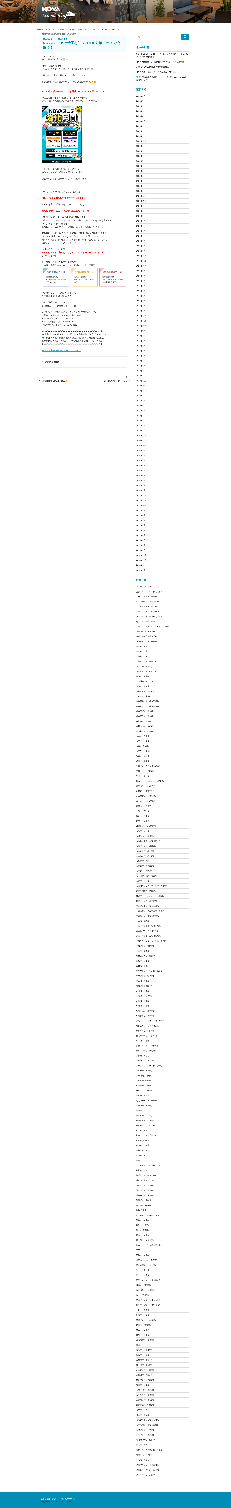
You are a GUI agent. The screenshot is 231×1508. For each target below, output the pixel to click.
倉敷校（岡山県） (143, 736)
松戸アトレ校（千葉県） (146, 1135)
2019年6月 (140, 525)
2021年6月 (140, 405)
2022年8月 (140, 336)
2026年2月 (140, 126)
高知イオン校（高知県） (146, 1475)
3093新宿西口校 (69, 34)
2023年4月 (140, 296)
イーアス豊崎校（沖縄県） (147, 596)
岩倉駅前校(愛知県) (144, 986)
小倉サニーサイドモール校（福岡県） (152, 941)
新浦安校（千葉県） (144, 1070)
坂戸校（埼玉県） (143, 816)
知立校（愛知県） (143, 1270)
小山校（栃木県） (143, 951)
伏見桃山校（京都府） (145, 726)
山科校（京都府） (143, 966)
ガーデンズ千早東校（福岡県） (149, 611)
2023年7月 (140, 281)
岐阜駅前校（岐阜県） (145, 976)
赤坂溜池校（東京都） (145, 1390)
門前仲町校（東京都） (145, 1435)
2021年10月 (141, 385)
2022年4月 (140, 356)
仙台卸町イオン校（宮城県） (148, 706)
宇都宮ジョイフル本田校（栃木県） (151, 911)
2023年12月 (141, 256)
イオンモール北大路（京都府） (149, 601)
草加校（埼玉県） (143, 1335)
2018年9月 (140, 570)
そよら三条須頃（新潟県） (147, 621)
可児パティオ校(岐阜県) (146, 786)
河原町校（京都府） (144, 1200)
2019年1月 (140, 550)
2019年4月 (140, 535)
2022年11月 (141, 321)
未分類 (139, 1110)
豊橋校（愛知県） (143, 1385)
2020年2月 (140, 485)
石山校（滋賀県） (143, 1275)
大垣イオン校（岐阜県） (146, 846)
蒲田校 (139, 1345)
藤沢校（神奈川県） (144, 1350)
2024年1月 (140, 251)
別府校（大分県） (143, 756)
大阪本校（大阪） (143, 861)
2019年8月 (140, 515)
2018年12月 (141, 555)
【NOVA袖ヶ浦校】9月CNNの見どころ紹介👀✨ (156, 72)
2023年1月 (140, 311)
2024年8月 (140, 216)
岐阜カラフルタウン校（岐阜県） (150, 971)
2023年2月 (140, 306)
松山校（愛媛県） (143, 1130)
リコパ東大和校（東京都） (147, 641)
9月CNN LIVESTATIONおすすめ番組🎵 (152, 67)
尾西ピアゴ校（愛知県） (146, 956)
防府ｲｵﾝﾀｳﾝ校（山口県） (146, 1440)
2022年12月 (141, 316)
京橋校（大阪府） (143, 686)
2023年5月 (140, 291)
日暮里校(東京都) (143, 1085)
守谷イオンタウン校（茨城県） (149, 926)
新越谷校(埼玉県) (143, 1080)
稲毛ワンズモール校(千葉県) (148, 1305)
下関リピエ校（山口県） (146, 671)
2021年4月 (140, 415)
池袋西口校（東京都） (145, 1195)
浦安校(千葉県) (142, 1230)
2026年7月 (140, 101)
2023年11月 (141, 261)
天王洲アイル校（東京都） (147, 876)
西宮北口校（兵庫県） (145, 1370)
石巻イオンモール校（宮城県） (149, 1280)
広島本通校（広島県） (145, 1011)
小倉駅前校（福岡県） (145, 946)
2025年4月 (140, 176)
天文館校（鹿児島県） (145, 866)
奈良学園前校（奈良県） (146, 891)
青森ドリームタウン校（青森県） (150, 1450)
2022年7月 (140, 341)
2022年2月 (140, 366)
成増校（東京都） (143, 1041)
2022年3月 (140, 361)
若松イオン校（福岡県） (146, 1320)
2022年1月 (140, 371)
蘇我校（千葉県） (143, 1355)
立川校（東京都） (143, 1310)
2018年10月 (141, 565)
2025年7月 (140, 161)
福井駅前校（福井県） (145, 1290)
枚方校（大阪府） (143, 1145)
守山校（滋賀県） (143, 921)
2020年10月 (141, 445)
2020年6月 (140, 465)
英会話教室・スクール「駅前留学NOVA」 (58, 1499)
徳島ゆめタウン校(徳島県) (147, 1036)
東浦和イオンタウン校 (145, 1125)
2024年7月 (140, 221)
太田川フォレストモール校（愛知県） (152, 886)
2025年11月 (141, 141)
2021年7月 (140, 400)
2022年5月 (140, 351)
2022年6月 (140, 346)
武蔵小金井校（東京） (145, 1180)
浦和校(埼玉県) (142, 1225)
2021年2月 (140, 425)
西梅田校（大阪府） (144, 1375)
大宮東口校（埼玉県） (145, 851)
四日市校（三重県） (144, 806)
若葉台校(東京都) (143, 1325)
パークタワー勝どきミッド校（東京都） (153, 626)
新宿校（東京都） (143, 1056)
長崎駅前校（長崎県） (145, 1430)
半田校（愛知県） (143, 776)
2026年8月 (140, 96)
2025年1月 (140, 191)
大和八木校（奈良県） (145, 836)
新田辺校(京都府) (143, 1076)
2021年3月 (140, 420)
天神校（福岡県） (143, 881)
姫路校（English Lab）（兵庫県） (150, 896)
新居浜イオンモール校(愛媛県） (149, 1066)
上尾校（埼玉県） (143, 656)
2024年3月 (140, 241)
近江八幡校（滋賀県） (145, 1395)
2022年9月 (140, 331)
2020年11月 (141, 440)
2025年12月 (141, 136)
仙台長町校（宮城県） (145, 711)
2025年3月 (140, 181)
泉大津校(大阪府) (143, 1205)
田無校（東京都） (143, 1255)
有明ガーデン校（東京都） (147, 1101)
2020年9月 (140, 450)
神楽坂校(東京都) (143, 1285)
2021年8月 (140, 395)
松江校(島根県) (142, 1140)
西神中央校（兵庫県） (145, 1380)
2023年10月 (141, 266)
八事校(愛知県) (142, 746)
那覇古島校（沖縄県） (145, 1405)
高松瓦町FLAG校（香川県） (148, 1470)
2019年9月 (140, 510)
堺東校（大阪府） (143, 821)
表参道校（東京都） (144, 1360)
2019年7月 (140, 520)
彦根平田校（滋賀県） (145, 1031)
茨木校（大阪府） (143, 1330)
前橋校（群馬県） (143, 761)
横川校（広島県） (143, 1170)
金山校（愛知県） (143, 1415)
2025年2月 (140, 186)
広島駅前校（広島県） (145, 1016)
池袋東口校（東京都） (145, 1190)
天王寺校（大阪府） (144, 871)
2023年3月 (140, 301)
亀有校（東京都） (143, 676)
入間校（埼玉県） (143, 741)
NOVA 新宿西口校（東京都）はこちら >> (61, 350)
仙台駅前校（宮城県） (145, 716)
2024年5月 (140, 231)
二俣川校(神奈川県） (145, 681)
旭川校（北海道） (143, 1095)
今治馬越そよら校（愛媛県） (148, 701)
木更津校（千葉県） (144, 1105)
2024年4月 (140, 236)
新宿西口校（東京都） (52, 362)
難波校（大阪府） (143, 1445)
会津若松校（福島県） (145, 731)
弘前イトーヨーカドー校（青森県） (151, 1021)
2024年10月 (141, 206)
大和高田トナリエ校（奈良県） (149, 841)
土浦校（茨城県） (143, 811)
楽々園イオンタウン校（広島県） (150, 1165)
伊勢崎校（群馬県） (144, 721)
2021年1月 (140, 430)
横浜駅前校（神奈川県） (146, 1175)
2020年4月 (140, 475)
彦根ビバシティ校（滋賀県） (148, 1026)
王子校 (139, 1250)
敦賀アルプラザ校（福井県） (148, 1046)
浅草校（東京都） (143, 1220)
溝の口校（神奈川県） (145, 1240)
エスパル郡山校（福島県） (147, 606)
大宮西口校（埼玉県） (145, 856)
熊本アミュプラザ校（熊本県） (149, 1245)
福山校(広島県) (142, 1295)
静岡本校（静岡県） (144, 1455)
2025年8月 (140, 156)
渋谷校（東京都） (143, 1235)
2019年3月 (140, 540)
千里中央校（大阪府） (145, 771)
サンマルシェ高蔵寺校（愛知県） (150, 616)
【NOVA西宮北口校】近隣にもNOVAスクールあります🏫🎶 (161, 62)
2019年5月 (140, 530)
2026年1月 (140, 131)
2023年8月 (140, 276)
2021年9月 (140, 391)
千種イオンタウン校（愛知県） (149, 766)
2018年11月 (141, 560)
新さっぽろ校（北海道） (146, 1051)
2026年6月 (140, 106)
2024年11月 (141, 201)
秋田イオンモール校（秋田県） (149, 1300)
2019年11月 (141, 500)
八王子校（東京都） (144, 751)
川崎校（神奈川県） (144, 996)
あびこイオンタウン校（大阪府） (150, 592)
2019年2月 (140, 545)
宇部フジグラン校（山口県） (148, 906)
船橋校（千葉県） (143, 1315)
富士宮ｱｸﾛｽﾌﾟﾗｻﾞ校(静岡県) (147, 931)
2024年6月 (140, 226)
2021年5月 (140, 410)
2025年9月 (140, 151)
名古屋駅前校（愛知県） (146, 796)
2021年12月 (141, 375)
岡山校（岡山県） (143, 981)
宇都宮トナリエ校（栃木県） (148, 916)
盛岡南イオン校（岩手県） (147, 1260)
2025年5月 (140, 171)
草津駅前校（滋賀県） (145, 1340)
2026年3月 (140, 121)
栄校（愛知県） (142, 1150)
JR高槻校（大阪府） (144, 586)
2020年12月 (141, 435)
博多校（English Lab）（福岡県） (150, 781)
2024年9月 (140, 211)
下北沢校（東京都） (144, 666)
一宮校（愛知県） (143, 646)
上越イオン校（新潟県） (146, 661)
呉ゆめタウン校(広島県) (146, 801)
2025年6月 (140, 166)
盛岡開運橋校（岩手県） (146, 1265)
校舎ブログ (141, 1160)
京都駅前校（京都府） (145, 691)
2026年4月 (140, 116)
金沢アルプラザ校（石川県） (148, 1420)
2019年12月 (141, 495)
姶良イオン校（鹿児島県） (147, 901)
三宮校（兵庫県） (143, 651)
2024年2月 (140, 246)
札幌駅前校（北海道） (145, 1120)
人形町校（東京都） (144, 696)
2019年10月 (141, 505)
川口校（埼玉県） (143, 991)
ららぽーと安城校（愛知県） (148, 636)
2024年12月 (141, 196)
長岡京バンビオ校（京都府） (148, 1425)
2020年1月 (140, 490)
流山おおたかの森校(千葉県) (148, 1215)
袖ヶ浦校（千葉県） (144, 1365)
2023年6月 (140, 286)
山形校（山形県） (143, 961)
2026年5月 (140, 111)
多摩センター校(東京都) (146, 826)
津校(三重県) (141, 1210)
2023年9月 (140, 271)
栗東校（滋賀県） (143, 1155)
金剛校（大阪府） (143, 1410)
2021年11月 (141, 381)
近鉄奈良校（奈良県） (145, 1400)
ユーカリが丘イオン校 (145, 631)
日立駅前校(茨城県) (144, 1090)
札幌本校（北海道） (144, 1115)
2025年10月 (141, 146)
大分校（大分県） (143, 831)
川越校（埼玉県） (143, 1001)
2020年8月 (140, 455)
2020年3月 (140, 480)
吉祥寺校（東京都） (144, 791)
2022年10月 (141, 326)
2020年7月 (140, 460)
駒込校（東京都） (143, 1460)
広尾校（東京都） (143, 1006)
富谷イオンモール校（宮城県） (149, 936)
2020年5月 (140, 470)
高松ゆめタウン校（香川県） (148, 1465)
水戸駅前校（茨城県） (145, 1185)
